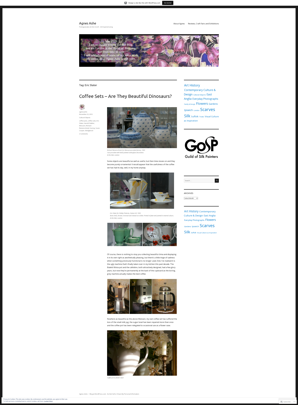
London (196, 110)
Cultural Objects (84, 117)
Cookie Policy (48, 401)
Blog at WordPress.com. (98, 394)
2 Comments (83, 134)
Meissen (82, 126)
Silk (187, 115)
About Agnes (179, 23)
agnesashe (83, 112)
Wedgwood (89, 130)
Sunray (92, 128)
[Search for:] (199, 181)
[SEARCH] (217, 181)
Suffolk (194, 116)
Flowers (202, 103)
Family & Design (189, 104)
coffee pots (83, 121)
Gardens (213, 103)
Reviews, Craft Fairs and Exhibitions (203, 23)
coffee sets (92, 121)
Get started (167, 3)
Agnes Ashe (87, 23)
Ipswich (188, 110)
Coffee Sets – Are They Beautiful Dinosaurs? (125, 96)
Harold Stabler (89, 123)
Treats (201, 117)
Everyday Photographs (205, 98)
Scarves (207, 109)
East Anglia (209, 215)
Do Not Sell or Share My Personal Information (123, 394)
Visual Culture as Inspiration (207, 233)
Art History (192, 85)
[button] (124, 234)
